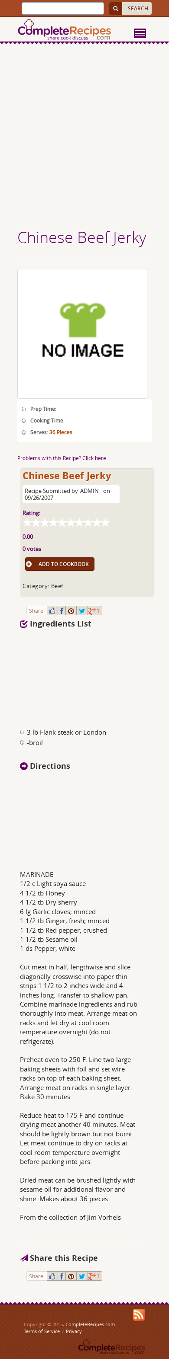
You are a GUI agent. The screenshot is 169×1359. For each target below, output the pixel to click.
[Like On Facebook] (52, 610)
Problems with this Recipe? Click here (61, 457)
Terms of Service (42, 1331)
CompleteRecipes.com (90, 1324)
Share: (37, 610)
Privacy (74, 1331)
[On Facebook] (62, 610)
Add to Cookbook (64, 564)
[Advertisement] (84, 137)
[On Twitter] (82, 610)
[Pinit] (71, 610)
